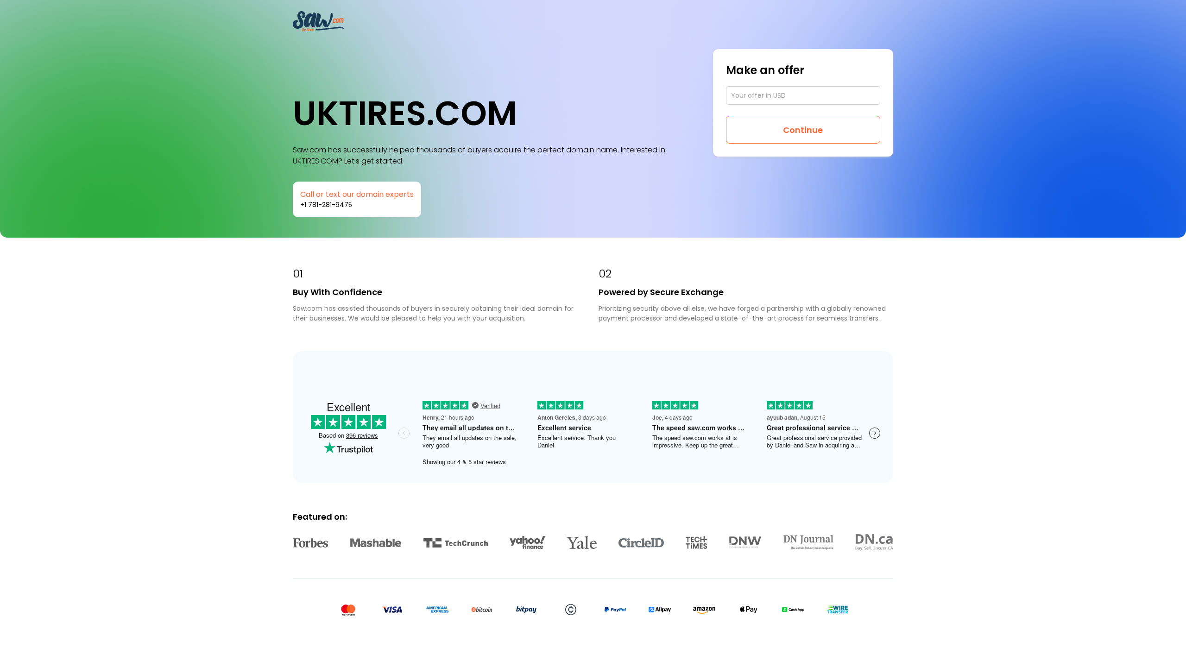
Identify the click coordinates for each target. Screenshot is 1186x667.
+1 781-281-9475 (326, 204)
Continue (803, 130)
